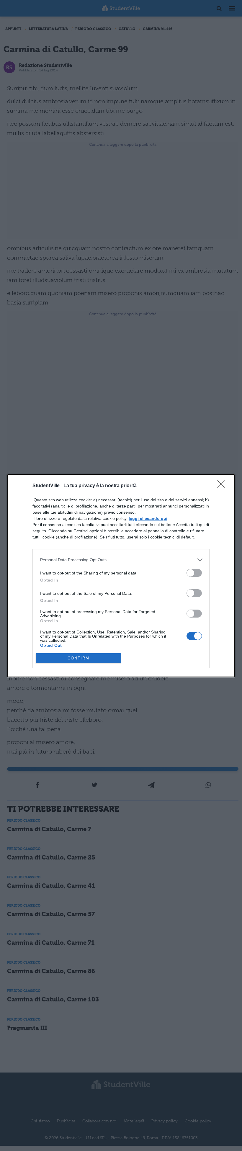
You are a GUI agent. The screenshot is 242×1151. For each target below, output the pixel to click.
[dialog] (121, 575)
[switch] (194, 573)
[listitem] (121, 560)
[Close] (223, 486)
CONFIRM (78, 658)
